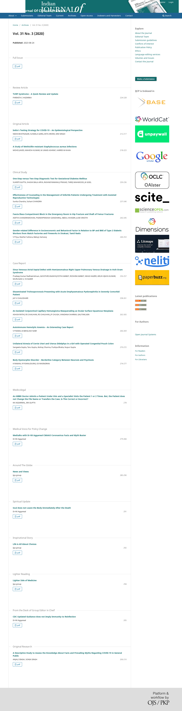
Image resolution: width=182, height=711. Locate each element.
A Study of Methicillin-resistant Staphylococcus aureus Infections (45, 146)
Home (15, 25)
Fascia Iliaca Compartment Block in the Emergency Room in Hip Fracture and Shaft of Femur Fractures (63, 214)
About (12, 15)
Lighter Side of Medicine (25, 580)
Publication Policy (143, 47)
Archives (72, 15)
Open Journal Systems (145, 334)
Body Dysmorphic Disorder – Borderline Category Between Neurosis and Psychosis (53, 360)
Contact (129, 15)
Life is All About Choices (24, 544)
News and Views (21, 471)
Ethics (138, 50)
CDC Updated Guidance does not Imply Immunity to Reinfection (44, 616)
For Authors (140, 355)
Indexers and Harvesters (109, 15)
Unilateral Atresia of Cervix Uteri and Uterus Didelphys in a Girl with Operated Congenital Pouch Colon (63, 343)
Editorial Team (44, 15)
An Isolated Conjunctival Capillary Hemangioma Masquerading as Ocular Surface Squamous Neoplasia (63, 310)
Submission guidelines (146, 40)
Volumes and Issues (144, 58)
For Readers (140, 351)
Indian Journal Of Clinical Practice (37, 10)
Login (171, 2)
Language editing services (147, 54)
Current (59, 15)
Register (161, 2)
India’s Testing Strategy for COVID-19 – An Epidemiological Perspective (47, 130)
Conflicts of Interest (144, 43)
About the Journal (143, 33)
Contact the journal (144, 61)
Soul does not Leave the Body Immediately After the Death (42, 507)
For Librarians (141, 359)
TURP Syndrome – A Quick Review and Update (35, 94)
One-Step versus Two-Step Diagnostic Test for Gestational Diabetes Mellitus (50, 178)
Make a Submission (146, 79)
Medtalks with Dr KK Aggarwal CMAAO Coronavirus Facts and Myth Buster (49, 435)
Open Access (87, 15)
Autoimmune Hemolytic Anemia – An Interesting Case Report (43, 327)
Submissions (27, 15)
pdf (18, 66)
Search (167, 15)
